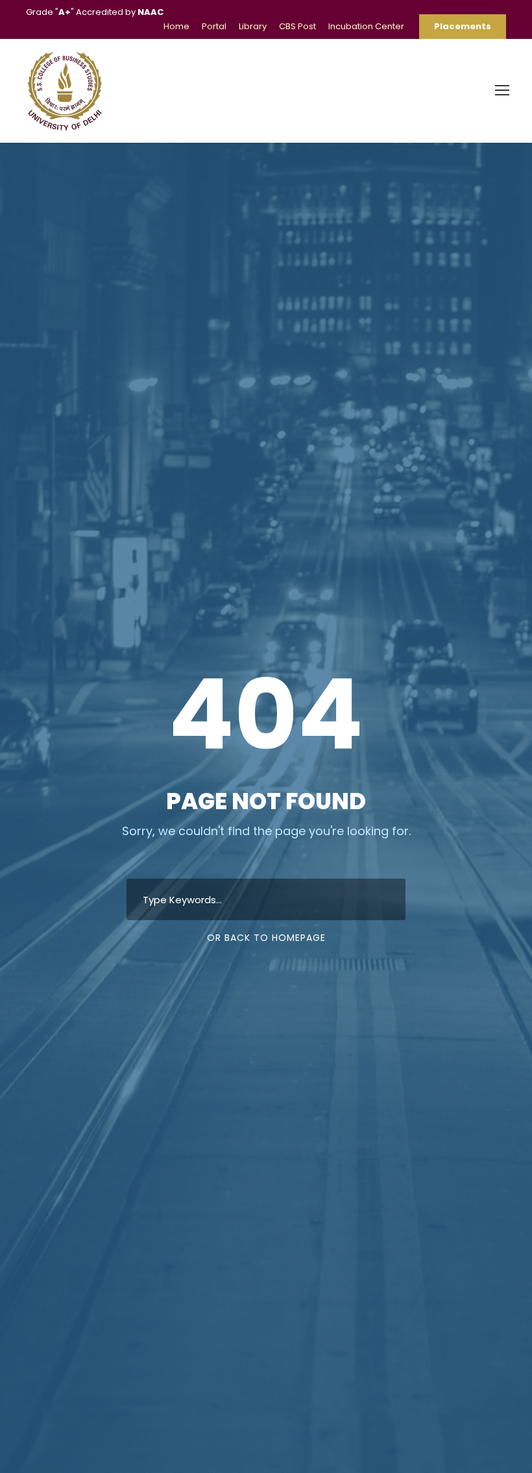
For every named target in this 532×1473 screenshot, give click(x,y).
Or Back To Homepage (266, 937)
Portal (214, 26)
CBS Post (297, 26)
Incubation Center (366, 26)
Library (253, 26)
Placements (462, 26)
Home (176, 26)
